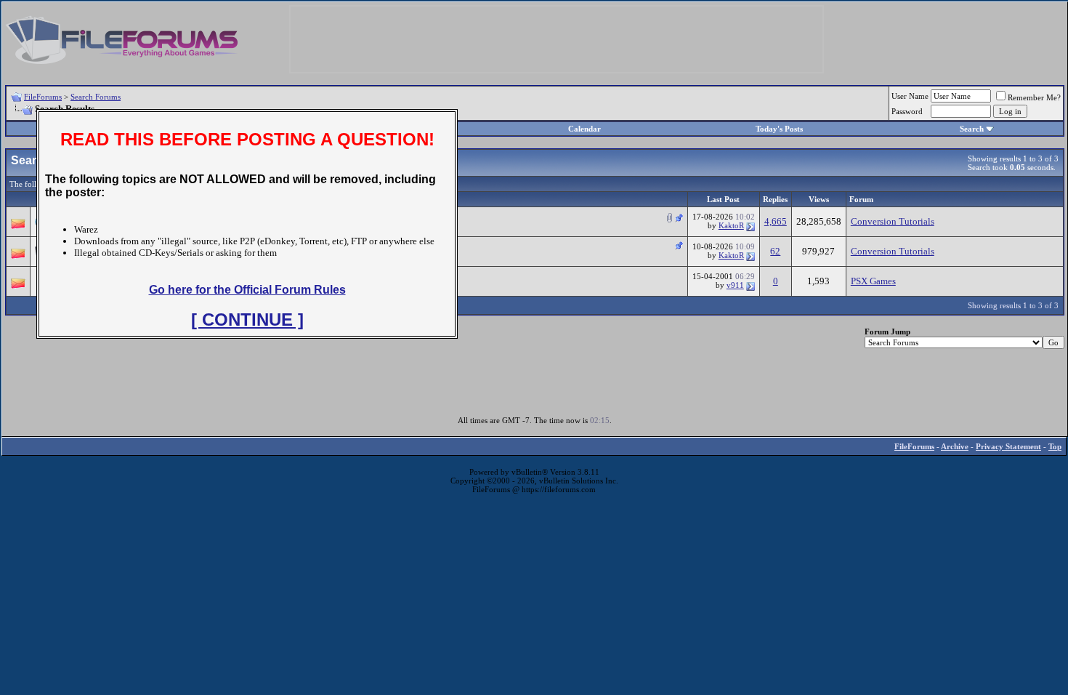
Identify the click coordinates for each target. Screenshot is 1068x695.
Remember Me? (1034, 97)
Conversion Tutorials (892, 221)
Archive (954, 446)
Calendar (584, 128)
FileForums (43, 96)
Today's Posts (779, 128)
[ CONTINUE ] (247, 319)
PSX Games (873, 281)
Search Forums (95, 96)
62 (775, 251)
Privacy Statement (1008, 446)
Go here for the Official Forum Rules (247, 290)
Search (972, 128)
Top (1054, 446)
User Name (910, 96)
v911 (735, 285)
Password (907, 111)
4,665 (775, 221)
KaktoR (731, 225)
